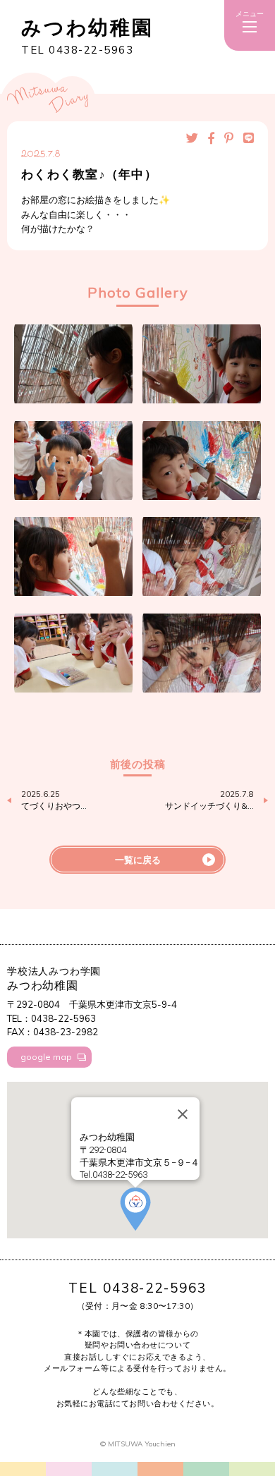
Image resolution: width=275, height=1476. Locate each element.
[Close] (183, 1114)
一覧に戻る (138, 859)
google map (46, 1056)
